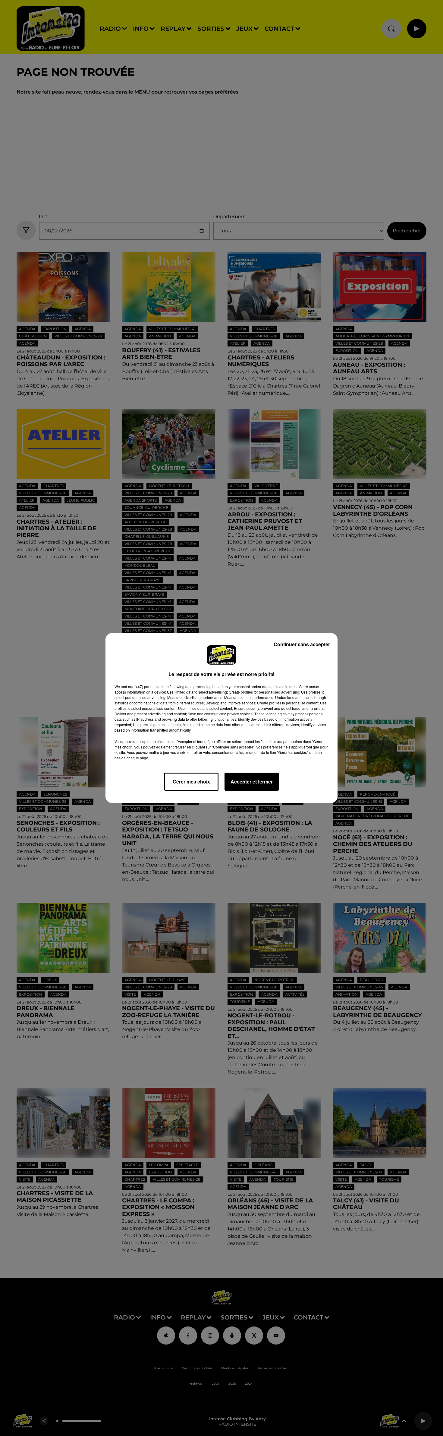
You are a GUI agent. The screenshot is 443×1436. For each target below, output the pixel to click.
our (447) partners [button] (143, 686)
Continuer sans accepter (302, 644)
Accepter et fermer (252, 781)
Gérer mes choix (191, 781)
